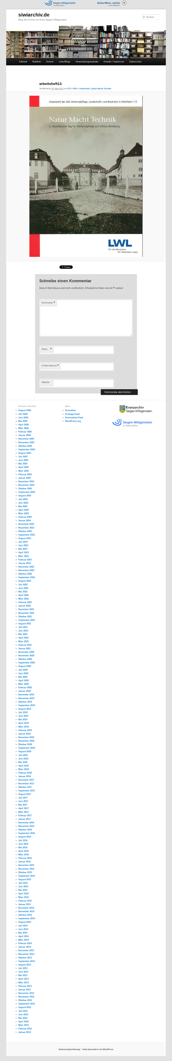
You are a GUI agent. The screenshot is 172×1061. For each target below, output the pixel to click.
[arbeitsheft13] (86, 176)
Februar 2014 (25, 943)
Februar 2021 (25, 645)
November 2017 (26, 783)
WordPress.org (73, 421)
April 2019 (23, 723)
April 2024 (23, 510)
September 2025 (26, 449)
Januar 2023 (24, 563)
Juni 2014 (23, 929)
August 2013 (24, 964)
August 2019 (24, 709)
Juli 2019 (23, 712)
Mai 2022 (22, 591)
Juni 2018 (23, 758)
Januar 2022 (24, 606)
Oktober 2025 (25, 446)
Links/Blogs (64, 61)
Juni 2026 (23, 417)
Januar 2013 (24, 989)
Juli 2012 (23, 1011)
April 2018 (23, 765)
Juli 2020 (23, 670)
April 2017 (23, 808)
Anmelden (70, 410)
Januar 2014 (24, 947)
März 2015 (23, 897)
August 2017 (24, 794)
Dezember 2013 (26, 950)
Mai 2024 (22, 506)
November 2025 (26, 442)
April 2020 (23, 680)
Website (46, 382)
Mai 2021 (22, 634)
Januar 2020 (24, 691)
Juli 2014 (23, 925)
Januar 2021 (24, 648)
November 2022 (26, 570)
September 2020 (26, 662)
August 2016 (24, 836)
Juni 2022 (23, 588)
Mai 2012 (22, 1018)
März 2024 (23, 513)
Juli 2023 (23, 542)
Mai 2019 (22, 719)
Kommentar (48, 303)
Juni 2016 (23, 844)
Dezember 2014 (26, 908)
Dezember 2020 (26, 652)
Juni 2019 (23, 716)
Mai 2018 (22, 762)
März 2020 (23, 684)
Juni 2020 (23, 673)
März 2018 (23, 769)
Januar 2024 (24, 520)
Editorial (23, 61)
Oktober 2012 (25, 1000)
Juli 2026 (23, 414)
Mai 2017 (22, 804)
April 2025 (23, 467)
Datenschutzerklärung (69, 1049)
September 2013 (26, 961)
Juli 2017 (23, 797)
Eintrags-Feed (72, 414)
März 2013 (23, 982)
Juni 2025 (23, 460)
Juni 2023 (23, 545)
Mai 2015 (22, 890)
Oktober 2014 (25, 915)
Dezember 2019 (26, 694)
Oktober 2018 (25, 744)
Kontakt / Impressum (114, 61)
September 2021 (26, 620)
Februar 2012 (25, 1028)
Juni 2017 (23, 801)
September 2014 (26, 918)
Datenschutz (135, 61)
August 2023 (24, 538)
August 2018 (24, 751)
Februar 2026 (25, 431)
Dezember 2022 (26, 566)
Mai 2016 (22, 847)
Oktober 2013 (25, 957)
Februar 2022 (25, 602)
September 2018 (26, 748)
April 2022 (23, 595)
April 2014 (23, 936)
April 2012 (23, 1021)
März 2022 (23, 598)
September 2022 (26, 577)
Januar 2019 (24, 734)
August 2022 (24, 581)
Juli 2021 (23, 627)
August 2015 (24, 879)
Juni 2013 (23, 972)
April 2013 (23, 979)
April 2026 (23, 424)
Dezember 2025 (26, 438)
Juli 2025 (23, 456)
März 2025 (23, 471)
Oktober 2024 (25, 488)
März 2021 (23, 641)
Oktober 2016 (25, 829)
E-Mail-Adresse (50, 365)
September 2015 (26, 876)
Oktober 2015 (25, 872)
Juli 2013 (23, 968)
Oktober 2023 (25, 531)
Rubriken (36, 61)
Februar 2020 (25, 687)
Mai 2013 (22, 975)
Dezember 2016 (26, 822)
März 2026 (23, 428)
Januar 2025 (24, 478)
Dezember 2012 (26, 993)
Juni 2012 (23, 1014)
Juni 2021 (23, 630)
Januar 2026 (24, 435)
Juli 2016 (23, 840)
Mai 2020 (22, 677)
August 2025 (24, 453)
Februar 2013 (25, 986)
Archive (50, 61)
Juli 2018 (23, 755)
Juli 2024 (23, 499)
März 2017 (23, 812)
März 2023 (23, 556)
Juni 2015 (23, 886)
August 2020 (24, 666)
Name (47, 349)
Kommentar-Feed (74, 417)
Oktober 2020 (25, 659)
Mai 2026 (22, 421)
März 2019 (23, 726)
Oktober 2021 (25, 616)
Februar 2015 (25, 901)
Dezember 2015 (26, 865)
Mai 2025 (22, 463)
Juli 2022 (23, 584)
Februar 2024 (25, 517)
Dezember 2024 (26, 481)
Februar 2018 (25, 773)
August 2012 (24, 1007)
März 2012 (23, 1025)
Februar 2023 (25, 559)
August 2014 (24, 922)
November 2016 (26, 826)
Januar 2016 (24, 861)
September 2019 (26, 705)
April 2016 (23, 851)
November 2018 (26, 741)
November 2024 (26, 485)
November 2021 (26, 613)
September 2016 (26, 833)
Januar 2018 (24, 776)
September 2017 (26, 790)
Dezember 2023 (26, 524)
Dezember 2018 (26, 737)
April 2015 (23, 893)
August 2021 (24, 623)
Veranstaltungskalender (87, 61)
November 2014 (26, 911)
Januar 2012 (24, 1032)
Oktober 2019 (25, 702)
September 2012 (26, 1003)
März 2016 (23, 854)
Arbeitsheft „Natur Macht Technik (95, 88)
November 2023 (26, 527)
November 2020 (26, 655)
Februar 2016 (25, 858)
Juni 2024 (23, 503)
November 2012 (26, 996)
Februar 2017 (25, 815)
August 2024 (24, 495)
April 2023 (23, 552)
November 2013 (26, 954)
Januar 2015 (24, 904)
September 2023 (26, 535)
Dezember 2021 (26, 609)
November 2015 (26, 869)
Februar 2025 (25, 474)
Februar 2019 (25, 730)
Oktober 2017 (25, 787)
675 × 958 (72, 88)
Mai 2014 (22, 932)
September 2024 (26, 492)
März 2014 (23, 940)
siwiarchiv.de (34, 14)
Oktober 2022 (25, 574)
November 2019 (26, 698)
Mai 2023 (22, 549)
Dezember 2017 (26, 780)
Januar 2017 (24, 819)
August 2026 (24, 410)
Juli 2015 (23, 883)
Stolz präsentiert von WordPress (98, 1049)
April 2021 (23, 637)
